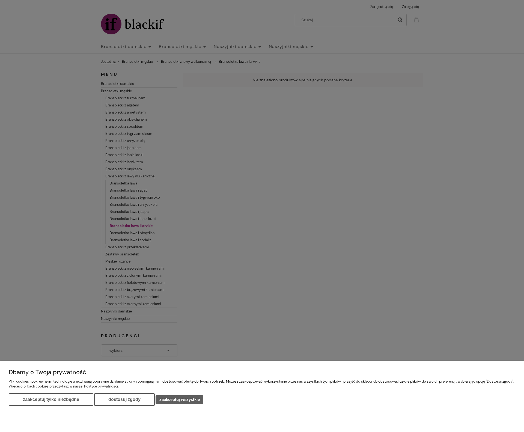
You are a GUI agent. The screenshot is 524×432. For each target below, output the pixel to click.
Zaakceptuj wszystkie (179, 399)
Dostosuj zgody (124, 399)
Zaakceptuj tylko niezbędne (51, 399)
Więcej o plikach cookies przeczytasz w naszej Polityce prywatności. (64, 386)
